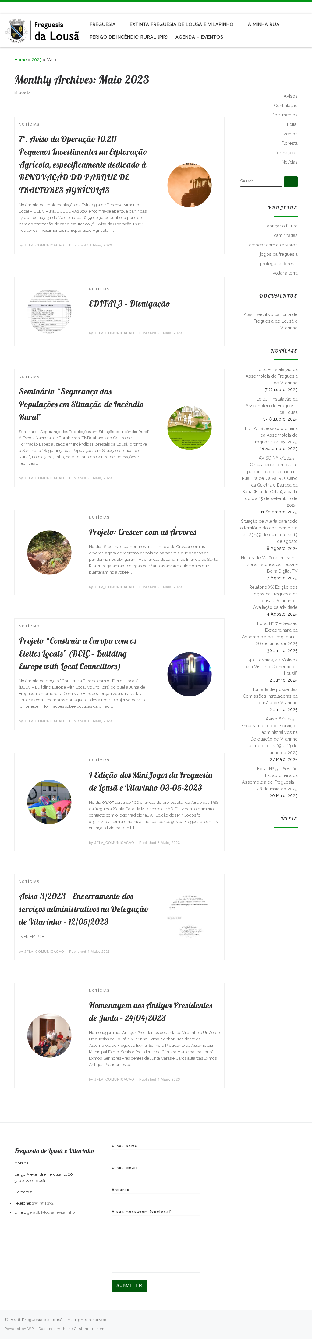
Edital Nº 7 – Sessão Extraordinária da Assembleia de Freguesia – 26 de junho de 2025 (270, 633)
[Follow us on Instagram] (305, 7)
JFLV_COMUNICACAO (44, 245)
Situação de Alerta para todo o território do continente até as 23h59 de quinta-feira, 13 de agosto (269, 531)
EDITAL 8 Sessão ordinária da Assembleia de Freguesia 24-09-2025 (271, 435)
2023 (37, 59)
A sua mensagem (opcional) (142, 1211)
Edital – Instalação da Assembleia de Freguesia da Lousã (272, 406)
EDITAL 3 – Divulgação (129, 303)
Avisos (291, 96)
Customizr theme (90, 1329)
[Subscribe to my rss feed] (288, 7)
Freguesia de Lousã (42, 1319)
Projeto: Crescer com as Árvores (142, 531)
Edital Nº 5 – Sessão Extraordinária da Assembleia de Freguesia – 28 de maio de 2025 (270, 778)
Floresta (289, 143)
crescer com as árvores (273, 244)
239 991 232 (43, 1203)
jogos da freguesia (279, 254)
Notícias (290, 162)
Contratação (286, 105)
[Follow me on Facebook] (297, 7)
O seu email (124, 1168)
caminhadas (286, 235)
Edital (292, 124)
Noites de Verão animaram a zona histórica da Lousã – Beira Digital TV (269, 564)
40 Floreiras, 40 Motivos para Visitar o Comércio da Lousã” (271, 666)
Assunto (121, 1190)
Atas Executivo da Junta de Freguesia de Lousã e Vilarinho (271, 321)
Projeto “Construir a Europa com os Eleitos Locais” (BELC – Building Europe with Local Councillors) (77, 653)
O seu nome (124, 1146)
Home (20, 59)
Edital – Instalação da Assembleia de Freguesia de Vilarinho (272, 376)
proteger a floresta (279, 263)
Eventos (289, 133)
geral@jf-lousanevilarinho (51, 1212)
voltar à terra (285, 273)
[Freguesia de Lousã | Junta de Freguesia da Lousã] (43, 29)
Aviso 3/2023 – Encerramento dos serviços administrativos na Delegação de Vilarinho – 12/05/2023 (84, 909)
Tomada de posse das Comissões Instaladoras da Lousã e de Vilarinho (270, 696)
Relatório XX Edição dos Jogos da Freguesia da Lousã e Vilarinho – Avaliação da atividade (273, 597)
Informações (285, 152)
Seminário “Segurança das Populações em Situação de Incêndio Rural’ (81, 404)
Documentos (284, 115)
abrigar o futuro (282, 226)
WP (30, 1329)
